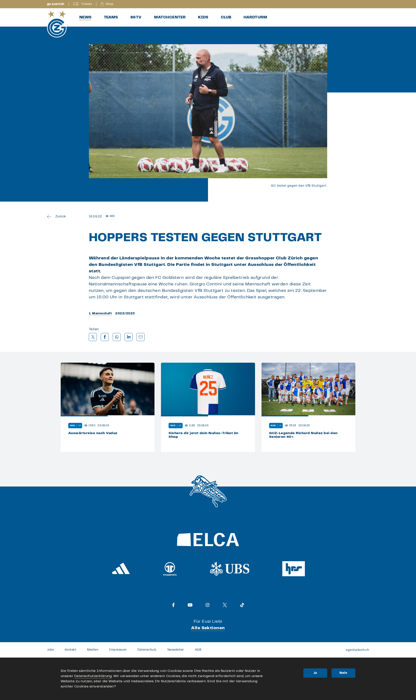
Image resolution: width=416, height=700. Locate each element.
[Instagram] (208, 605)
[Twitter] (224, 605)
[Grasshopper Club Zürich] (57, 24)
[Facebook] (173, 605)
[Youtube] (190, 605)
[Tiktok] (242, 605)
